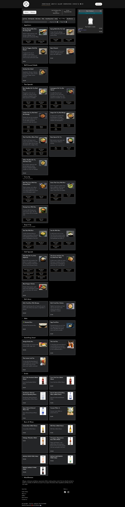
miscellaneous (70, 18)
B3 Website (37, 505)
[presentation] (26, 12)
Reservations (67, 4)
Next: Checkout (90, 11)
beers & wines (62, 18)
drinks (56, 18)
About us (54, 4)
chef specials (31, 18)
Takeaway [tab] (32, 12)
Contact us (75, 4)
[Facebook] (65, 492)
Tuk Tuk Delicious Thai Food (56, 11)
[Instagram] (68, 492)
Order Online (46, 4)
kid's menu (38, 18)
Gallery (60, 4)
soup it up (24, 18)
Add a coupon (83, 30)
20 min (67, 10)
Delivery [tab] (26, 12)
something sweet (49, 18)
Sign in (98, 4)
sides (43, 18)
